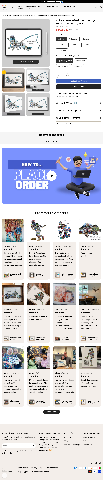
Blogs (66, 441)
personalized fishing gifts (18, 15)
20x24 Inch (74, 45)
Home (4, 15)
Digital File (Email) (65, 61)
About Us (68, 437)
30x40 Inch (62, 51)
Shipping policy (24, 471)
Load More (51, 412)
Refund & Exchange (72, 445)
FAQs (85, 441)
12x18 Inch (85, 39)
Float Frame (77, 66)
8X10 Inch (61, 39)
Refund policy (23, 468)
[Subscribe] (33, 446)
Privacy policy (36, 468)
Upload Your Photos (79, 81)
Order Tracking (89, 437)
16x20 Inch (62, 45)
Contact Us (87, 445)
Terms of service (51, 468)
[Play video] (51, 176)
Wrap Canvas (63, 66)
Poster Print (80, 61)
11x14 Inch (73, 39)
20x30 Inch (87, 45)
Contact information (40, 471)
